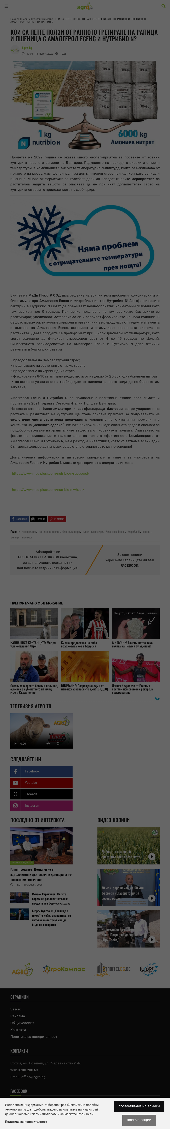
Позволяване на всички (139, 1106)
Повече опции (139, 1120)
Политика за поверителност (26, 1122)
